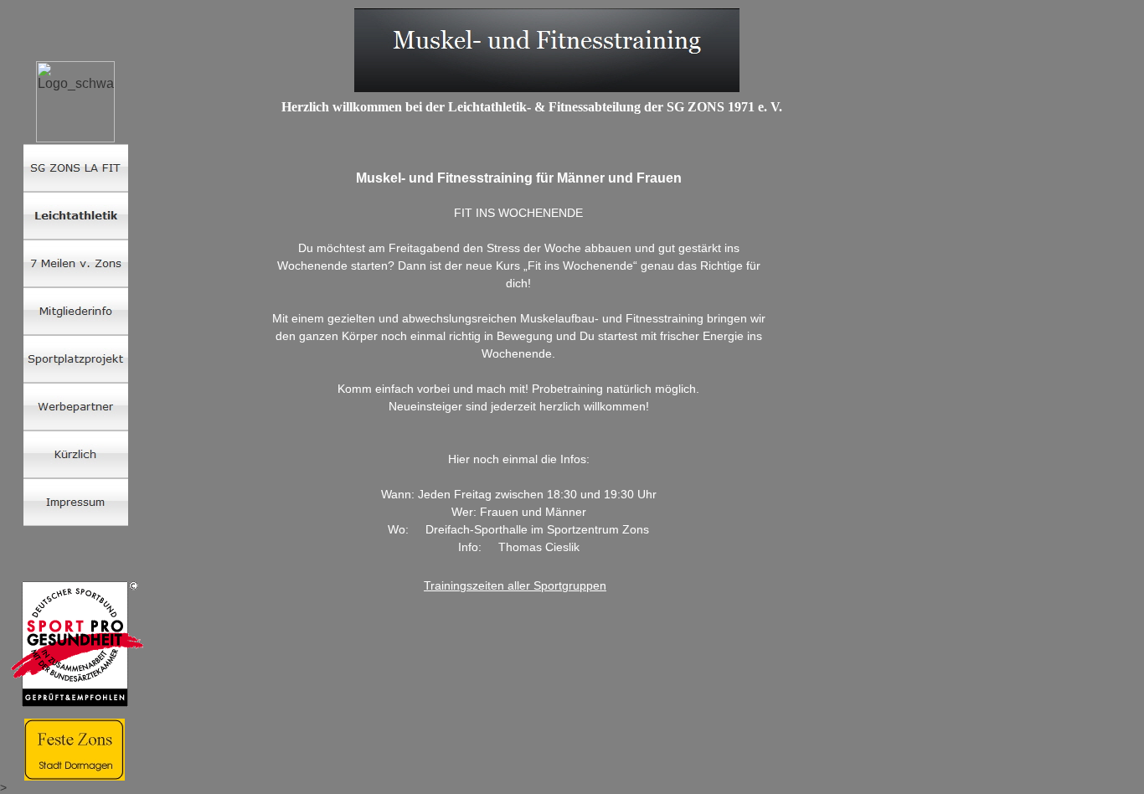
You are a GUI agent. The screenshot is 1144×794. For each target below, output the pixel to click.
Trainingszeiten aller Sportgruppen (515, 585)
